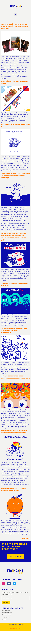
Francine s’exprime (7, 612)
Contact (4, 619)
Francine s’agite (6, 610)
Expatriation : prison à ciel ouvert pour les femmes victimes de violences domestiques (15, 176)
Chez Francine (5, 617)
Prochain (26, 538)
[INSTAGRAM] (3, 583)
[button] (15, 14)
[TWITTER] (14, 583)
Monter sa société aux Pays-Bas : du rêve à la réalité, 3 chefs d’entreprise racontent (14, 26)
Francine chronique (7, 614)
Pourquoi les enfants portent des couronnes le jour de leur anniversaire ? (15, 378)
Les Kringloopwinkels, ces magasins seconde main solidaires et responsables (14, 331)
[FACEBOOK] (9, 583)
